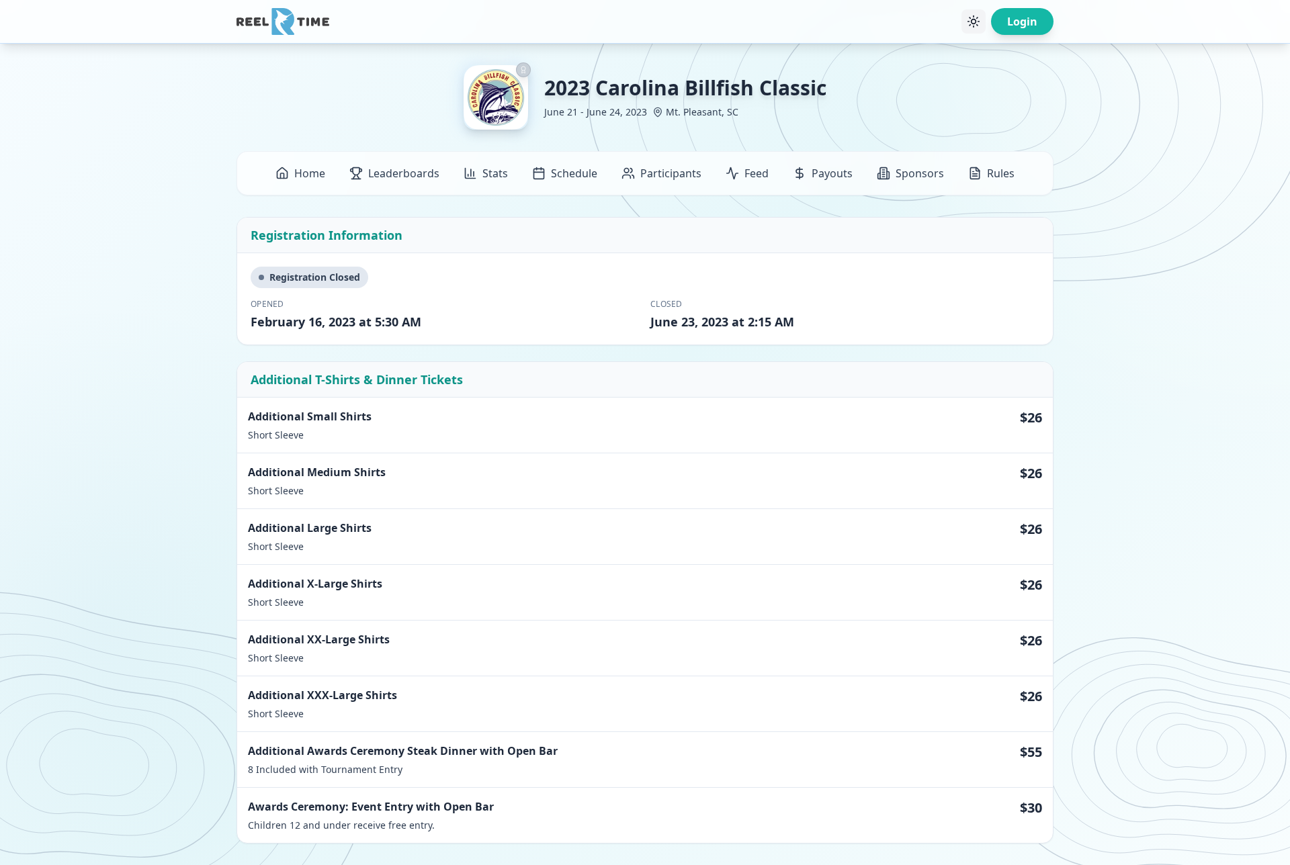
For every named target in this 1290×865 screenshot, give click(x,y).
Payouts (832, 173)
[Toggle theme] (973, 21)
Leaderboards (403, 173)
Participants (670, 173)
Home (309, 173)
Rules (1001, 173)
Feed (756, 173)
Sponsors (920, 173)
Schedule (574, 173)
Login (1022, 21)
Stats (495, 173)
